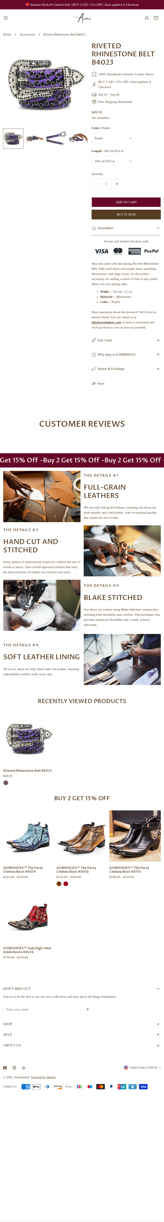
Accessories (27, 34)
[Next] (78, 85)
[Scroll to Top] (156, 1199)
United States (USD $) (143, 1067)
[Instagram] (14, 1068)
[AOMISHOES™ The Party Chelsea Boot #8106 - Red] (65, 883)
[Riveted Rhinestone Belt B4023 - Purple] (5, 782)
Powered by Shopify (43, 1077)
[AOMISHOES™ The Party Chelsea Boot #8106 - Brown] (59, 883)
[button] (156, 18)
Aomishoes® (21, 1077)
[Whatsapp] (23, 1068)
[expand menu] (5, 18)
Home (7, 34)
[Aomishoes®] (82, 18)
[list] (45, 84)
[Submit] (87, 1009)
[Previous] (13, 85)
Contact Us (9, 1086)
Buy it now (126, 214)
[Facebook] (5, 1068)
